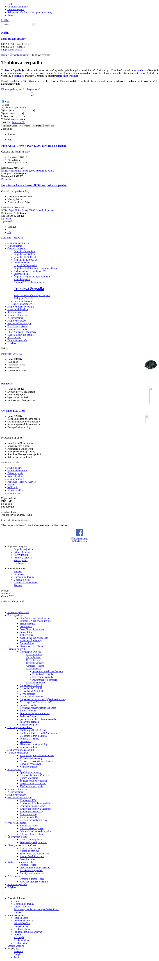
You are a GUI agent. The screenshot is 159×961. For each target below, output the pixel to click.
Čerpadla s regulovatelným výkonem (32, 276)
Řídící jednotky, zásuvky (32, 873)
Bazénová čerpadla (23, 301)
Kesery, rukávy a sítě (30, 848)
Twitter (17, 957)
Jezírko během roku (17, 470)
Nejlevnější (25, 126)
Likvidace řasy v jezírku (31, 828)
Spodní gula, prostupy (30, 772)
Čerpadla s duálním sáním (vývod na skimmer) (36, 268)
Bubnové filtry (27, 643)
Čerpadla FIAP (33, 668)
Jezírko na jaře (14, 467)
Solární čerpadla (22, 273)
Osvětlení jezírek (28, 864)
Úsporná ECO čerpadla (25, 265)
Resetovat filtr (18, 122)
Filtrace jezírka (14, 245)
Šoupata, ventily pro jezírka (33, 780)
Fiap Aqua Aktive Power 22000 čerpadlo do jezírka (34, 145)
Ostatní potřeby (27, 859)
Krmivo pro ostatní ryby (31, 811)
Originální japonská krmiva (33, 806)
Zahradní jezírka (15, 473)
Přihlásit (5, 20)
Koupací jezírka (15, 476)
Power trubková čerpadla (44, 679)
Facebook (18, 951)
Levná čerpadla (21, 262)
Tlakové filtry (26, 635)
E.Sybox (11, 343)
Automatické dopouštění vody (34, 775)
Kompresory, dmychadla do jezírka (37, 755)
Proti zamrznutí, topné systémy (35, 867)
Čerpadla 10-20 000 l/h (25, 257)
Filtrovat (6, 122)
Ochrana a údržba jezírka (32, 879)
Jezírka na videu (15, 490)
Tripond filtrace (27, 623)
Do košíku (6, 179)
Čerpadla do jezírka (19, 55)
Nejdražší (37, 126)
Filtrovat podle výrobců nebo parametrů (20, 89)
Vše (7, 101)
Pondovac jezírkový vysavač (21, 481)
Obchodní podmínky (17, 6)
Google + (18, 954)
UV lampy (19, 563)
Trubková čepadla (11, 70)
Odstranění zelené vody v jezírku (36, 831)
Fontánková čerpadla (42, 674)
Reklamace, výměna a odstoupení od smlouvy (29, 12)
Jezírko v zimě (14, 493)
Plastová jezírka (15, 318)
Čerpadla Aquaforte (35, 682)
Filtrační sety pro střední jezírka (35, 621)
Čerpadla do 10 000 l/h (25, 254)
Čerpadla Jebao (33, 657)
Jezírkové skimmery (17, 315)
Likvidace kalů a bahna (31, 834)
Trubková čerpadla (29, 289)
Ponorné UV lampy (29, 738)
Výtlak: (5, 113)
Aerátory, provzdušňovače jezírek (36, 761)
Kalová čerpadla (22, 279)
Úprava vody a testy (17, 329)
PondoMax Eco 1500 (11, 353)
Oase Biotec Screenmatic (32, 629)
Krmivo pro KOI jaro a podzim (35, 803)
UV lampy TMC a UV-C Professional (38, 733)
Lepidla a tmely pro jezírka (33, 783)
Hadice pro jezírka (29, 778)
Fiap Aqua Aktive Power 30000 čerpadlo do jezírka (34, 185)
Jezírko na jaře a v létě (18, 243)
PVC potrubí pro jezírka (31, 786)
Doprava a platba (15, 9)
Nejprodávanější (9, 126)
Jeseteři (11, 484)
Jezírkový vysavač (23, 557)
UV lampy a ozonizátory (19, 304)
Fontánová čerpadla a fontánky (29, 282)
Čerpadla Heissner (35, 665)
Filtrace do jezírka (22, 552)
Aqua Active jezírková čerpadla (47, 671)
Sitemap (18, 585)
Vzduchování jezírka (17, 309)
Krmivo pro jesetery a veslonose (35, 808)
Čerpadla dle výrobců (24, 251)
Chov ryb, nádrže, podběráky (21, 332)
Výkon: (5, 110)
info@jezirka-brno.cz (11, 49)
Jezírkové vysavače (16, 320)
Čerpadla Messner (35, 663)
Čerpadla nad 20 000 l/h (25, 259)
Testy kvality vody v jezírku (33, 842)
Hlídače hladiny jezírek (31, 870)
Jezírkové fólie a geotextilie (20, 306)
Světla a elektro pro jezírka (20, 334)
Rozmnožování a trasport (32, 856)
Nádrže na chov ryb (29, 850)
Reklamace (19, 574)
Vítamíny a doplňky (29, 817)
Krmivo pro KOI (28, 800)
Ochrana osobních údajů (26, 582)
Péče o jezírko (14, 337)
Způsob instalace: (9, 119)
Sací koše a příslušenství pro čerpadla (32, 295)
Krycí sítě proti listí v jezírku (34, 881)
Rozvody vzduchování (31, 764)
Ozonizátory (26, 741)
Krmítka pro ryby (28, 814)
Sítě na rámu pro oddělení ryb (34, 853)
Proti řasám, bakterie (17, 326)
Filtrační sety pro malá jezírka (34, 618)
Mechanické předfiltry (30, 640)
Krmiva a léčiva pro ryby (19, 323)
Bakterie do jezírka (29, 825)
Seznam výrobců (15, 945)
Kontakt (11, 15)
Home (10, 3)
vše (9, 139)
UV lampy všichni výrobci (33, 730)
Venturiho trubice (28, 766)
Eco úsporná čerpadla (42, 677)
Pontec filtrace (27, 632)
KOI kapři (12, 487)
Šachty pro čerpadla (23, 298)
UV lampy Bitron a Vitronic (33, 735)
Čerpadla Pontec (34, 654)
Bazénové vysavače (17, 340)
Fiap (7, 104)
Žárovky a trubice (28, 747)
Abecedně (49, 126)
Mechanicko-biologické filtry (34, 637)
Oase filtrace (26, 626)
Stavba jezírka (14, 312)
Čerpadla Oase (33, 660)
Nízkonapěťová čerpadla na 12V (30, 271)
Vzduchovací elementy (31, 758)
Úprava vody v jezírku (31, 839)
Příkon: (4, 116)
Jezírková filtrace (15, 479)
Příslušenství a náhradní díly (33, 744)
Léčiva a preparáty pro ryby (33, 820)
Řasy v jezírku (21, 554)
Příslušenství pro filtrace (31, 646)
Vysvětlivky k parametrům (14, 107)
